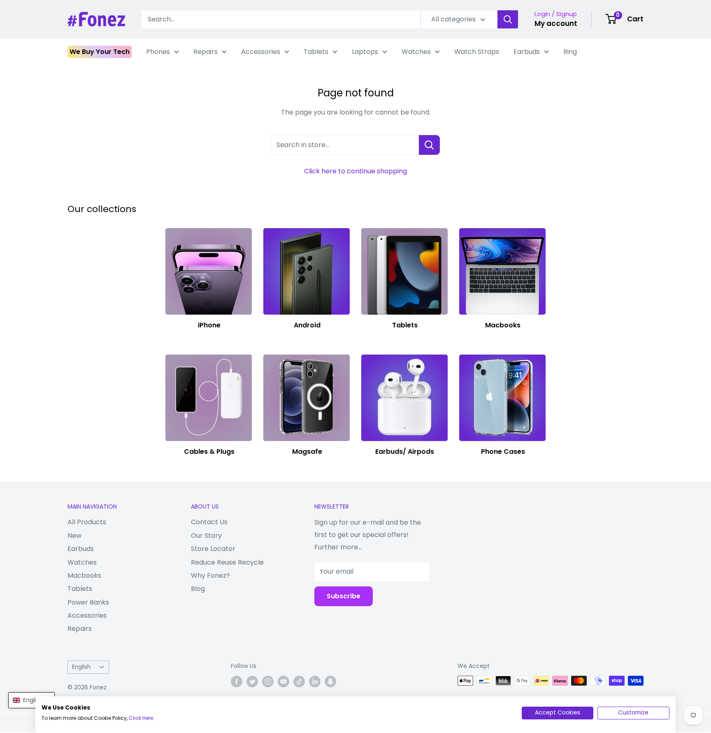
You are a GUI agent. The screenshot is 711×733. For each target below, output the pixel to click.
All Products (86, 522)
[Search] (507, 19)
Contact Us (209, 522)
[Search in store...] (429, 145)
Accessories (260, 51)
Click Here (141, 717)
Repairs (205, 51)
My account (555, 23)
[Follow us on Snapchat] (330, 681)
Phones (158, 51)
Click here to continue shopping (355, 171)
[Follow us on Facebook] (236, 681)
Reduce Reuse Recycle (227, 562)
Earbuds (527, 51)
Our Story (206, 535)
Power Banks (88, 602)
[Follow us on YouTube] (283, 681)
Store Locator (213, 548)
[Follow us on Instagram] (268, 681)
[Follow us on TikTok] (299, 681)
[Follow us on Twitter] (252, 681)
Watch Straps (476, 51)
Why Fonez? (210, 575)
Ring (570, 51)
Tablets (316, 51)
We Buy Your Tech (100, 51)
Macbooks (84, 575)
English (81, 667)
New (74, 535)
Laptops (365, 51)
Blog (198, 588)
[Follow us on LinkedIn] (315, 681)
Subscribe (343, 596)
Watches (416, 51)
